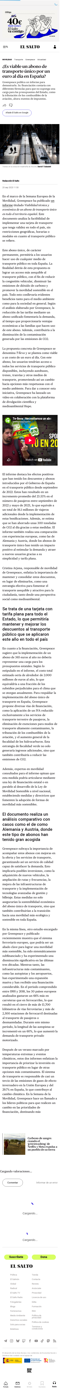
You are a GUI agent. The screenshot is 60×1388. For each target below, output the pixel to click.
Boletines (14, 1361)
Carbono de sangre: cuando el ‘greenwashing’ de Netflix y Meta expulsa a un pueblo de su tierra (40, 1176)
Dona (42, 1289)
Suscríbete (16, 1289)
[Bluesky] (17, 1372)
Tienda (34, 1307)
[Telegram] (5, 1372)
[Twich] (23, 1372)
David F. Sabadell (44, 163)
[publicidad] (28, 23)
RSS (32, 1343)
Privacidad (35, 1325)
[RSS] (52, 1372)
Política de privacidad (35, 1348)
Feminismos (15, 1343)
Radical (13, 1320)
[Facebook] (29, 1372)
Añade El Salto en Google (17, 111)
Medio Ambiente (17, 1347)
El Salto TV (15, 1325)
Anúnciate (35, 1320)
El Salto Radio (16, 1329)
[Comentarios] (11, 104)
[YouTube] (34, 1372)
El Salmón (14, 1311)
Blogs (12, 1338)
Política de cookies (39, 1354)
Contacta (35, 1311)
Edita (33, 1334)
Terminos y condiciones (36, 1359)
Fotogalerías (15, 1334)
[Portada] (28, 45)
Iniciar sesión (52, 45)
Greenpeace (30, 58)
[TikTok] (40, 1372)
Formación (35, 1338)
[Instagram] (11, 1372)
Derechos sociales (18, 1352)
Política (13, 1307)
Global (13, 1316)
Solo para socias (17, 1356)
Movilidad (7, 58)
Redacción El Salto (10, 178)
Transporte (18, 58)
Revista (34, 1316)
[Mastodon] (46, 1372)
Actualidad (41, 58)
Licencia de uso (38, 1329)
